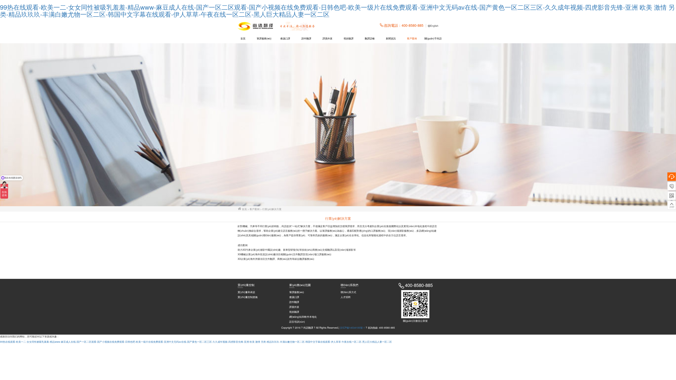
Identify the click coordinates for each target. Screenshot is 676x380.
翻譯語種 (370, 38)
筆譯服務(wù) (264, 38)
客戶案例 (412, 38)
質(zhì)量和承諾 (246, 292)
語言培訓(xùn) (297, 321)
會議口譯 (285, 38)
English (434, 25)
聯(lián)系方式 (348, 292)
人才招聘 (345, 297)
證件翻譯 (306, 38)
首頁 (242, 38)
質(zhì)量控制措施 (248, 297)
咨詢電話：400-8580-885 (403, 25)
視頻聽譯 (348, 38)
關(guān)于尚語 (433, 38)
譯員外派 (327, 38)
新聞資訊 (391, 38)
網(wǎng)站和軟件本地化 (303, 316)
